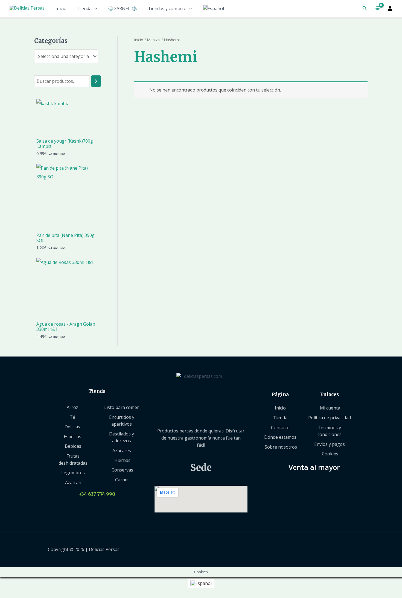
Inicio (61, 8)
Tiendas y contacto (167, 8)
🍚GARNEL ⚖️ (122, 8)
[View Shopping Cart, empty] (377, 8)
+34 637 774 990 (97, 494)
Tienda (84, 8)
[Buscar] (96, 81)
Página (280, 394)
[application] (94, 8)
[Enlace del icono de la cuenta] (390, 8)
